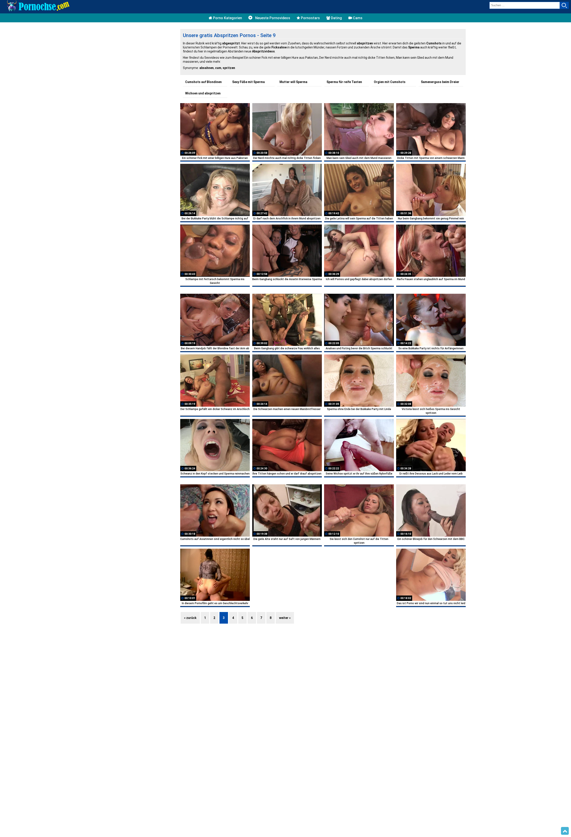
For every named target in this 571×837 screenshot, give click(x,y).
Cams (357, 18)
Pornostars (310, 18)
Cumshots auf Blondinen (203, 82)
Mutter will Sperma (293, 82)
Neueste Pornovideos (272, 18)
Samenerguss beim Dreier (440, 82)
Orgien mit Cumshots (389, 82)
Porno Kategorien (227, 18)
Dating (336, 18)
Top (565, 831)
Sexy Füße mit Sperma (248, 82)
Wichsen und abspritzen (203, 93)
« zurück (190, 618)
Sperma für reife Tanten (344, 82)
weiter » (285, 618)
